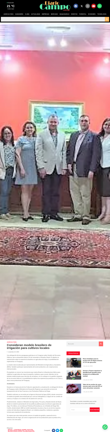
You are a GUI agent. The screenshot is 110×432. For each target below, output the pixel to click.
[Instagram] (87, 6)
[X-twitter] (81, 6)
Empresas (45, 14)
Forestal (82, 14)
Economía (92, 14)
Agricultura (8, 14)
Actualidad (35, 14)
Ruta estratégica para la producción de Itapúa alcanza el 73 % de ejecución (92, 360)
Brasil (10, 429)
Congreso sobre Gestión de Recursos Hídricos (20, 430)
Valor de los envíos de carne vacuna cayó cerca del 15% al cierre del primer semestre (92, 386)
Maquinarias (64, 14)
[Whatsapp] (99, 6)
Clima (27, 14)
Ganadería (19, 14)
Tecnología (101, 14)
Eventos (74, 14)
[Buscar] (107, 19)
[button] (105, 427)
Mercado (54, 14)
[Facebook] (75, 6)
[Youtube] (93, 6)
